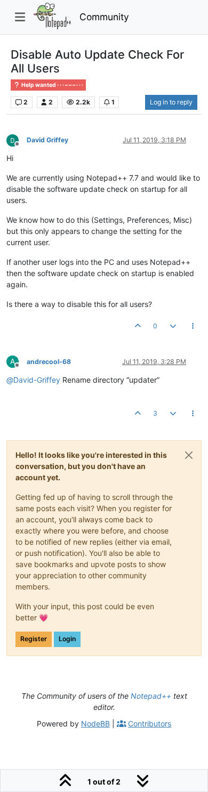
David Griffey (47, 140)
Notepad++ (151, 695)
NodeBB (95, 723)
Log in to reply (171, 102)
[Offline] (16, 139)
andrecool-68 (49, 362)
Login (67, 639)
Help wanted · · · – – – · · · (51, 85)
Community (104, 16)
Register (33, 639)
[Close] (189, 455)
